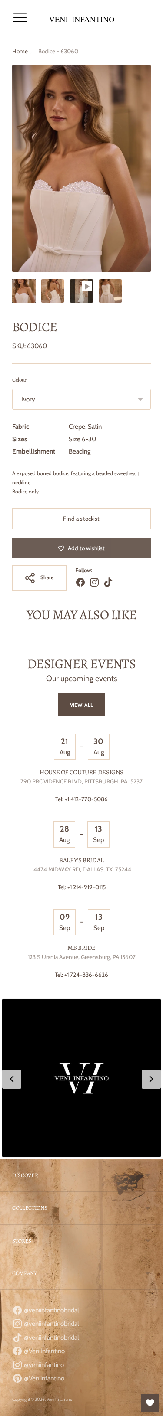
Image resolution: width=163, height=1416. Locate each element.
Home (20, 51)
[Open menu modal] (20, 17)
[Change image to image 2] (52, 291)
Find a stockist (81, 518)
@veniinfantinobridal (51, 1310)
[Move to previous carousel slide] (12, 649)
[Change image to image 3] (81, 291)
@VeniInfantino (44, 1351)
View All (81, 704)
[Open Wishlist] (150, 1403)
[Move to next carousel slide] (150, 649)
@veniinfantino (43, 1365)
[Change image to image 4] (110, 291)
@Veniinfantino (43, 1378)
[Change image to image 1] (24, 291)
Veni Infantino (60, 1399)
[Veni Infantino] (81, 18)
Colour (19, 379)
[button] (81, 1078)
